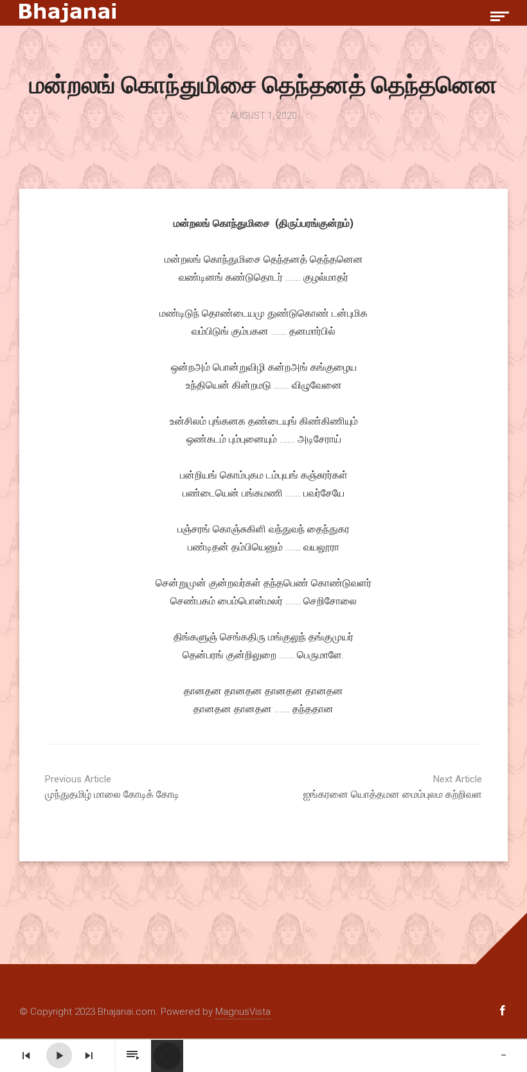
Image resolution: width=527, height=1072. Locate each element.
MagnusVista (243, 1011)
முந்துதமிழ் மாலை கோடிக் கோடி (112, 786)
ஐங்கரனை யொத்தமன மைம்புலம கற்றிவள (392, 786)
